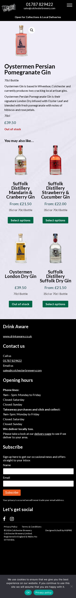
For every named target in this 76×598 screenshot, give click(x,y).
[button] (31, 30)
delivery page (42, 433)
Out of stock (20, 304)
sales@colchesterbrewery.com (39, 8)
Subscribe (11, 492)
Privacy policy (43, 592)
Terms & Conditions (32, 526)
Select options (20, 220)
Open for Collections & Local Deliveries (38, 17)
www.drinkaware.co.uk (17, 336)
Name (7, 465)
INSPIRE (68, 530)
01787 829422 (39, 4)
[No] (71, 586)
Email (6, 477)
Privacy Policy (10, 526)
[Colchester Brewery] (8, 7)
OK (28, 592)
